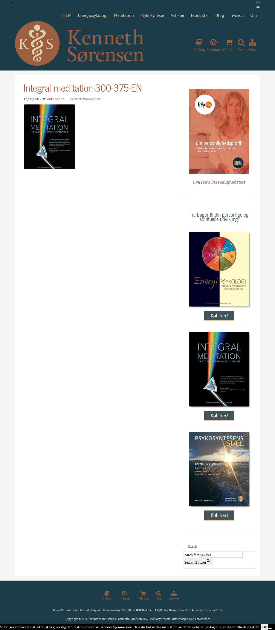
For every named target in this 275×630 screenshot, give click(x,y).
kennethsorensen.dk (209, 610)
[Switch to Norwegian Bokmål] (258, 2)
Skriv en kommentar (85, 99)
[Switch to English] (258, 7)
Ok (264, 627)
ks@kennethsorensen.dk (171, 610)
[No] (270, 628)
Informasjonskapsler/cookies (191, 619)
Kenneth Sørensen (79, 43)
